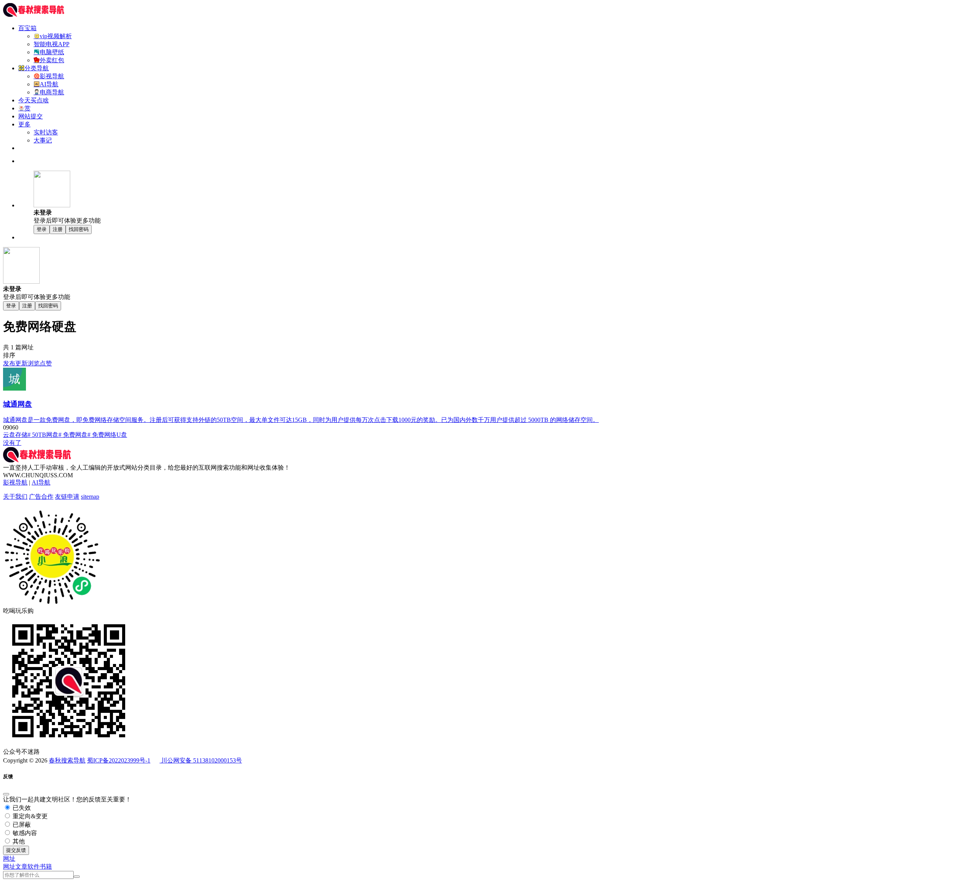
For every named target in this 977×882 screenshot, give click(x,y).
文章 (21, 866)
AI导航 (41, 482)
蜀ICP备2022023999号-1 (118, 760)
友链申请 (67, 496)
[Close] (6, 794)
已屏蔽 (21, 824)
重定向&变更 (29, 816)
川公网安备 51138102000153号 (201, 760)
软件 (33, 866)
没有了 (12, 442)
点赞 (46, 363)
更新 (21, 363)
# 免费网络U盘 (107, 434)
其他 (18, 841)
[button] (9, 858)
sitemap (90, 496)
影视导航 (15, 482)
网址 (9, 866)
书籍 (46, 866)
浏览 (33, 363)
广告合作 (41, 496)
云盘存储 (15, 434)
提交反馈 (16, 850)
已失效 (21, 807)
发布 (9, 363)
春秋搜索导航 (67, 760)
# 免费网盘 (72, 434)
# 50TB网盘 (42, 434)
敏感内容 (24, 833)
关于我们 (15, 496)
